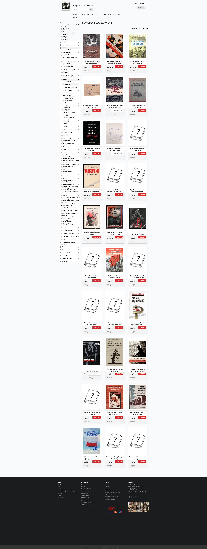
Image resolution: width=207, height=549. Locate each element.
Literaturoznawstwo (67, 171)
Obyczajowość (66, 223)
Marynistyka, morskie (67, 216)
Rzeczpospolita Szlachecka (71, 86)
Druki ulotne (65, 249)
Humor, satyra (66, 169)
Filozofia (65, 126)
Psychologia (65, 130)
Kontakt (75, 17)
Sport (63, 238)
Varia (63, 146)
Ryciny (83, 486)
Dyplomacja (67, 107)
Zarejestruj (142, 3)
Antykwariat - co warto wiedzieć (71, 25)
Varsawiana (65, 175)
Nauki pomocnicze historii (70, 105)
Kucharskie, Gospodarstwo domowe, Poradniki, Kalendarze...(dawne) (69, 57)
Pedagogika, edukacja (67, 132)
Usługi (64, 37)
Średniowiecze (67, 81)
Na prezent (65, 261)
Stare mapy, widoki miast (68, 45)
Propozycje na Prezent (87, 484)
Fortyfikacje (67, 109)
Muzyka (64, 227)
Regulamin (107, 498)
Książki (64, 48)
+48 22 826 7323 (132, 496)
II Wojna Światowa (68, 120)
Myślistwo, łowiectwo (68, 233)
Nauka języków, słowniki (68, 220)
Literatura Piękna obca (68, 158)
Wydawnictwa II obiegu (68, 66)
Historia (65, 79)
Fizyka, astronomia (67, 192)
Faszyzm (66, 123)
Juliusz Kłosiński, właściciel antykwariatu (68, 491)
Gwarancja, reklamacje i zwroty (112, 492)
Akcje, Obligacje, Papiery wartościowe (90, 491)
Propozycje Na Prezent (68, 49)
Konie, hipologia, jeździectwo (70, 236)
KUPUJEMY (75, 14)
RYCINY (64, 42)
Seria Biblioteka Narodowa (69, 164)
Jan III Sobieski (68, 100)
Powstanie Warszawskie (71, 87)
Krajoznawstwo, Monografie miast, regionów (70, 62)
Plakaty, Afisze (65, 255)
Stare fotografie (66, 247)
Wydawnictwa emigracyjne (69, 65)
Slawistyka (65, 135)
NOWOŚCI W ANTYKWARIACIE (87, 14)
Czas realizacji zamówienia (111, 496)
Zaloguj (135, 3)
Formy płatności (109, 494)
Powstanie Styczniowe (70, 97)
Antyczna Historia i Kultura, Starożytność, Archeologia (69, 76)
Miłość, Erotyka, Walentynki (69, 224)
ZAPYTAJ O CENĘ (117, 110)
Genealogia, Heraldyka (69, 112)
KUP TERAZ (97, 66)
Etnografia (65, 134)
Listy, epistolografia (67, 182)
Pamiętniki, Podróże (67, 180)
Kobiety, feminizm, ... (67, 221)
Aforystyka (65, 154)
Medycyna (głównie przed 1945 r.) (70, 239)
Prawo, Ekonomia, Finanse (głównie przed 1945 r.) (69, 70)
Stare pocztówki (66, 252)
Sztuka (64, 149)
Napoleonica (67, 110)
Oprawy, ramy (66, 28)
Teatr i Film (65, 174)
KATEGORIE (112, 14)
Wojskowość (67, 103)
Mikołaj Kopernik (69, 98)
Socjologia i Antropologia (69, 129)
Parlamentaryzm (68, 114)
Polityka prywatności (110, 499)
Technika (65, 195)
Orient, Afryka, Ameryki (68, 184)
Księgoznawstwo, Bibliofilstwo (67, 53)
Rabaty (119, 14)
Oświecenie (66, 115)
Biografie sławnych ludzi (70, 117)
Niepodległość (68, 90)
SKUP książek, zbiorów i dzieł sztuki (67, 490)
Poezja (64, 152)
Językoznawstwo (66, 218)
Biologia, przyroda (67, 230)
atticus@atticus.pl (132, 498)
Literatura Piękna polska (69, 156)
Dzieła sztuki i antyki (67, 258)
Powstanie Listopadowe (71, 92)
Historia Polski (67, 84)
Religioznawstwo (67, 138)
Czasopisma (65, 72)
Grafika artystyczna (86, 488)
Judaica (64, 178)
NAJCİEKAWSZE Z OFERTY (101, 14)
